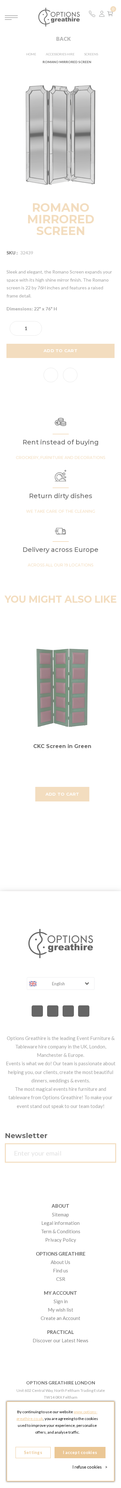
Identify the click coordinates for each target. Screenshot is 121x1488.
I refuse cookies (89, 1467)
